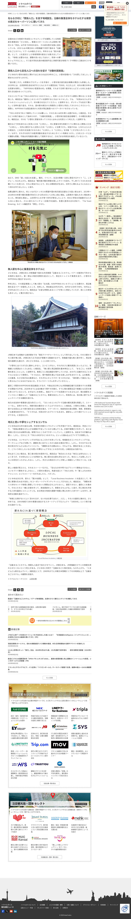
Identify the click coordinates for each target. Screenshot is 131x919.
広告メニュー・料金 (27, 908)
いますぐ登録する (121, 23)
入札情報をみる (67, 3)
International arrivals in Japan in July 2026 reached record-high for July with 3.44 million (108, 412)
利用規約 (103, 905)
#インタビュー (26, 25)
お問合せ (65, 908)
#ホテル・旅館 (37, 25)
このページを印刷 (85, 30)
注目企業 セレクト (23, 694)
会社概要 (42, 905)
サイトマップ (114, 905)
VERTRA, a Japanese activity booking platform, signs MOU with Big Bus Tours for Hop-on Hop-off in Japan (108, 419)
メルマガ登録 (91, 3)
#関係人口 (55, 25)
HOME (10, 13)
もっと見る (49, 678)
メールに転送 (72, 30)
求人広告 (55, 908)
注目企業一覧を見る (50, 783)
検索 (93, 7)
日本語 (102, 3)
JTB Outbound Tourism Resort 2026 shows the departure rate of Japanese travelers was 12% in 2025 (108, 404)
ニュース (15, 13)
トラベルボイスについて (28, 905)
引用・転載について (73, 905)
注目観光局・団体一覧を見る (49, 857)
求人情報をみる (78, 3)
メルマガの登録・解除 (56, 905)
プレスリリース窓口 (43, 908)
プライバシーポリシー (89, 905)
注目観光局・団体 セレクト (28, 803)
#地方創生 (47, 25)
